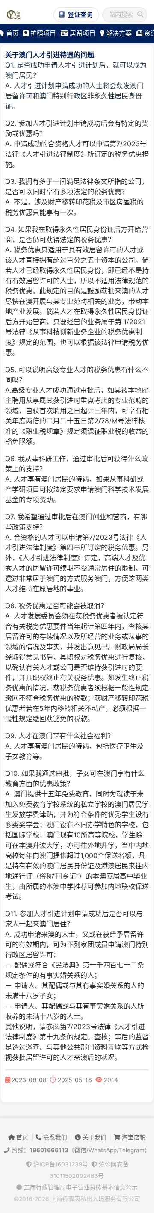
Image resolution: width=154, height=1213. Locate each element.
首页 (21, 1137)
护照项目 (42, 33)
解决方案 (118, 33)
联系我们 (54, 1137)
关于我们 (94, 1137)
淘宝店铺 (133, 1137)
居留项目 (81, 33)
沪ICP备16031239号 (60, 1164)
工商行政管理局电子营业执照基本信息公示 (80, 1187)
